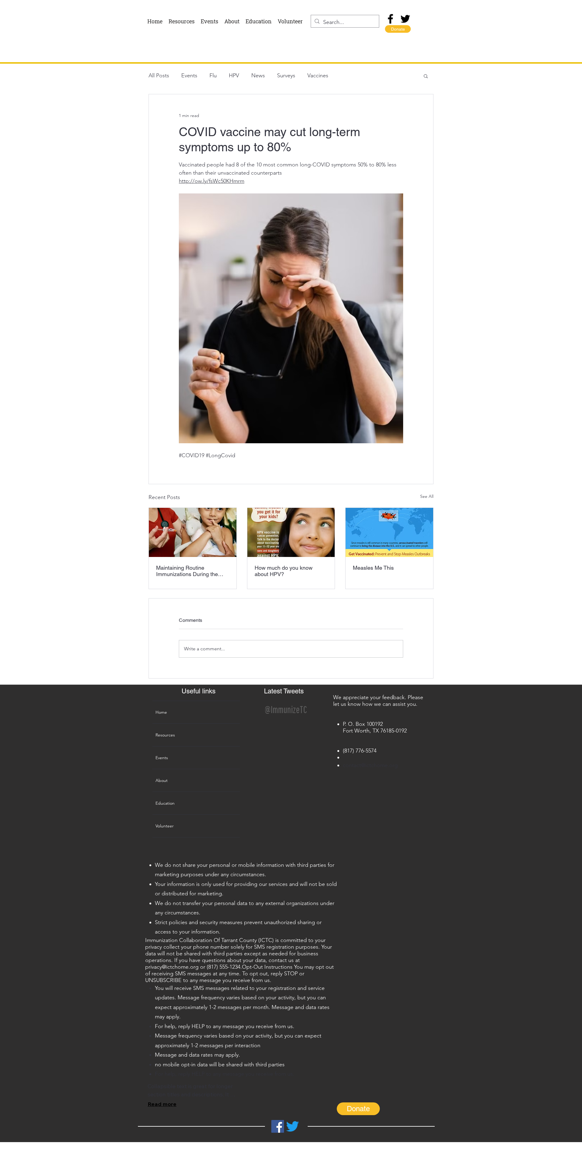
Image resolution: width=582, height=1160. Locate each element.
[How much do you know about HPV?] (291, 532)
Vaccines (317, 75)
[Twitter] (405, 18)
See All (426, 496)
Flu (213, 75)
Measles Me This (373, 568)
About (162, 780)
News (258, 75)
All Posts (159, 75)
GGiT (291, 1157)
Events (189, 75)
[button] (426, 75)
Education (165, 803)
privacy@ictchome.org (172, 967)
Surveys (286, 75)
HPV (234, 75)
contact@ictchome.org (370, 765)
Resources (165, 735)
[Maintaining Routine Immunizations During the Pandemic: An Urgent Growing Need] (192, 532)
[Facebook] (390, 18)
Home (161, 712)
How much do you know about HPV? (284, 571)
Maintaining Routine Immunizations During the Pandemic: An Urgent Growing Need (187, 571)
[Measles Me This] (389, 532)
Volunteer (165, 826)
